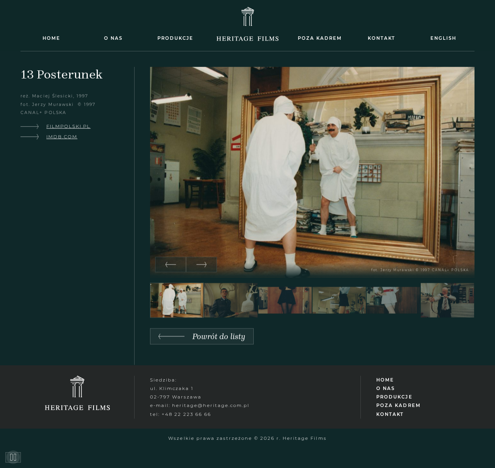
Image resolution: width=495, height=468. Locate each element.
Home (51, 38)
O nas (113, 38)
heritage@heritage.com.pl (211, 405)
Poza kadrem (320, 38)
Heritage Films (247, 38)
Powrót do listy (218, 336)
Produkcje (175, 38)
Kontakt (381, 38)
